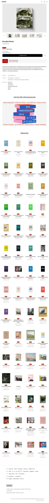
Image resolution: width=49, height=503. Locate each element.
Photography (11, 77)
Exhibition (20, 468)
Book (10, 471)
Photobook (26, 471)
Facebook (11, 476)
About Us (11, 468)
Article (15, 468)
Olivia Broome (5, 43)
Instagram (17, 476)
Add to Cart (23, 55)
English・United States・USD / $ (16, 478)
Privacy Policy (21, 473)
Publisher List (32, 468)
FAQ (16, 473)
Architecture (17, 77)
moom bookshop (4, 2)
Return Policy (11, 473)
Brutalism (27, 79)
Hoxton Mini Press (11, 75)
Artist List (25, 468)
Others (36, 471)
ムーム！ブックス (17, 471)
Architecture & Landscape (19, 79)
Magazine (32, 471)
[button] (4, 35)
